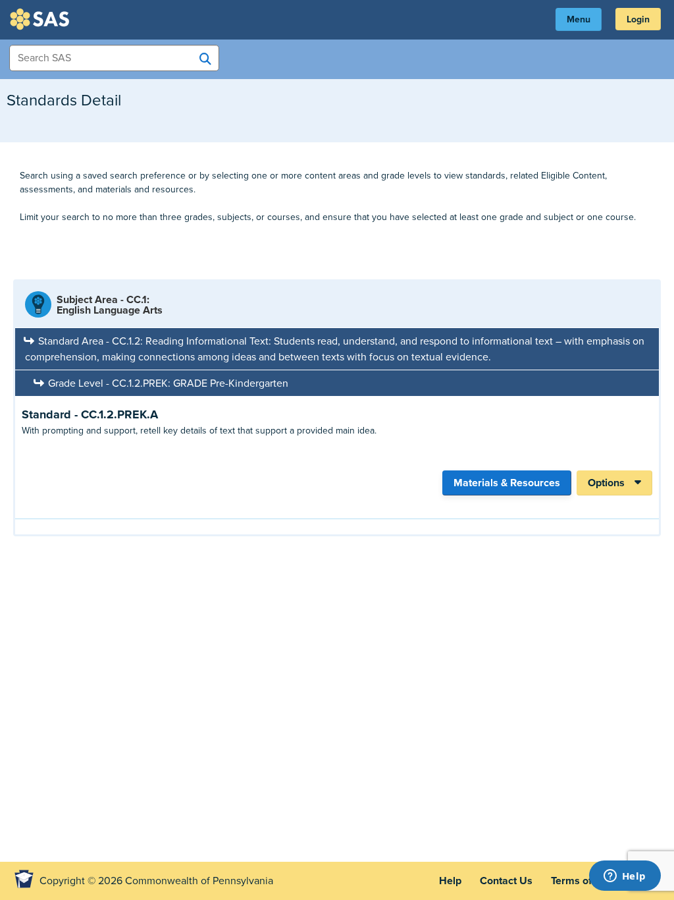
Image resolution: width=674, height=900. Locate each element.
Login (638, 19)
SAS (41, 19)
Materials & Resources (507, 483)
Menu (578, 19)
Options (606, 483)
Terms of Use (582, 880)
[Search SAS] (205, 58)
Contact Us (506, 880)
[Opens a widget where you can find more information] (624, 876)
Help (450, 880)
